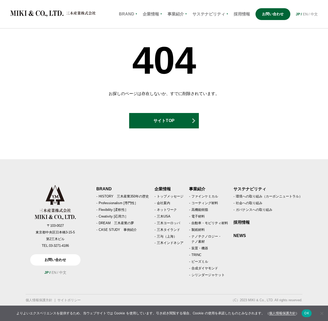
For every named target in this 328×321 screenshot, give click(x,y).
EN (305, 14)
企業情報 (152, 14)
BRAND (128, 14)
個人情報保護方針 (39, 300)
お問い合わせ (273, 14)
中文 (314, 14)
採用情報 (241, 222)
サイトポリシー (69, 300)
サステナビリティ (210, 14)
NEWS (239, 235)
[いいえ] (321, 313)
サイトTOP (164, 120)
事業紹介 (177, 14)
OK (306, 313)
